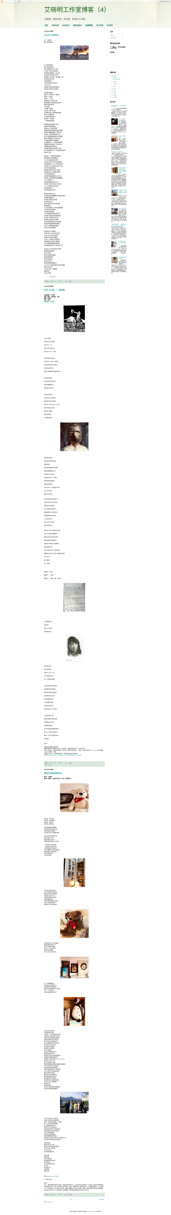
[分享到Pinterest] (71, 281)
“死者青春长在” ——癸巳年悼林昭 (122, 243)
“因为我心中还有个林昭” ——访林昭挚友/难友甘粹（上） (123, 192)
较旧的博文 (101, 1199)
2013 (113, 95)
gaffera (89, 1211)
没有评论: (60, 762)
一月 (114, 84)
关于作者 (99, 25)
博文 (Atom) (50, 1202)
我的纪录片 (77, 25)
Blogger (95, 1211)
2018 (113, 86)
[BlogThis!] (66, 281)
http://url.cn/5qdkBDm (53, 1176)
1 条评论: (60, 281)
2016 (113, 88)
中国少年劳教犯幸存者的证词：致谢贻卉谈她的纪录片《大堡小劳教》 (122, 170)
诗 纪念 (49, 765)
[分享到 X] (68, 281)
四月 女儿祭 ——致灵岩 (54, 290)
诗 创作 (110, 25)
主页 (71, 1199)
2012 (113, 97)
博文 (113, 35)
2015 (113, 90)
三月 (114, 82)
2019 (113, 75)
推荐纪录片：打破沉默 (116, 152)
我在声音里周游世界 (53, 773)
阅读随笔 (89, 25)
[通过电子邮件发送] (64, 281)
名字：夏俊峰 (122, 119)
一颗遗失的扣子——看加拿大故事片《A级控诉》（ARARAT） (118, 225)
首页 (46, 25)
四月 (114, 77)
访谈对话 (55, 25)
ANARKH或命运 (51, 35)
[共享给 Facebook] (70, 281)
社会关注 (65, 25)
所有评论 (114, 37)
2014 (113, 93)
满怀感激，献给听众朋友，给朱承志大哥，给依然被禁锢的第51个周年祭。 (63, 755)
